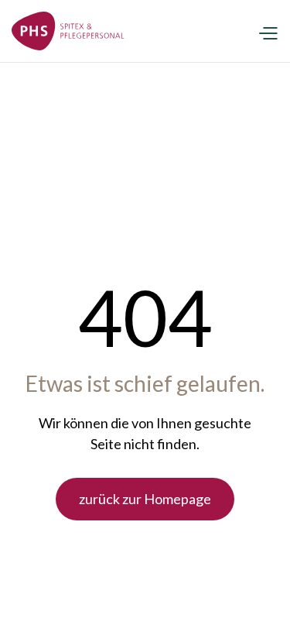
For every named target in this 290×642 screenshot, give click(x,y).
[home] (68, 31)
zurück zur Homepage (145, 498)
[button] (267, 31)
